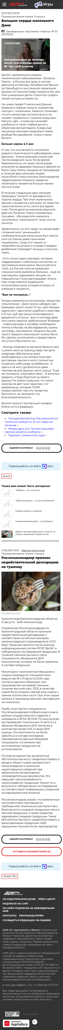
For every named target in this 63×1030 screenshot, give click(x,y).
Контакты (9, 915)
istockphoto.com (11, 613)
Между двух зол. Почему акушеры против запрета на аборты (29, 430)
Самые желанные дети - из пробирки (34, 521)
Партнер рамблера (30, 1014)
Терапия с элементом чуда (26, 435)
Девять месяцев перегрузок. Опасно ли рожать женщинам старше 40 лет (35, 532)
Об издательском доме (19, 899)
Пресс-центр (46, 899)
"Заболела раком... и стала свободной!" (35, 500)
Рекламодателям (31, 915)
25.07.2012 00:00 (10, 13)
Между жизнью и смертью (28, 511)
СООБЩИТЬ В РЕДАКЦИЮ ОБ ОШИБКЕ (27, 920)
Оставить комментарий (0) (31, 851)
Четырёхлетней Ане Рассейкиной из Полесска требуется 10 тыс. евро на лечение (31, 422)
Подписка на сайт (15, 903)
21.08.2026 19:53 (10, 550)
